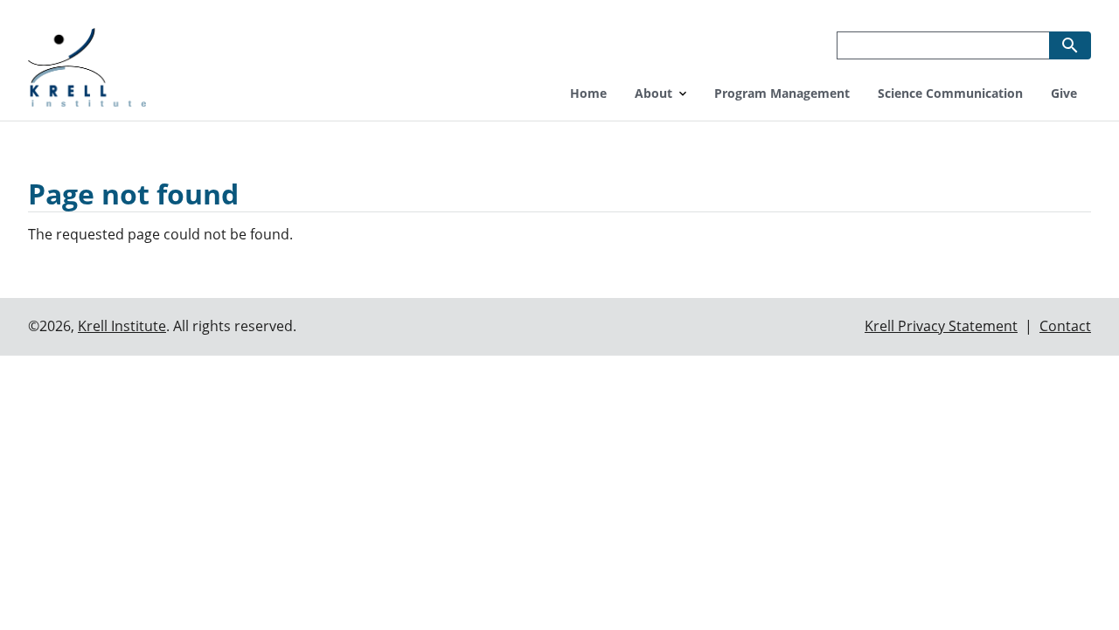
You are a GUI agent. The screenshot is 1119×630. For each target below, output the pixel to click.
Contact (1065, 326)
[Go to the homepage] (87, 65)
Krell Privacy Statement (941, 326)
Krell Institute (122, 326)
